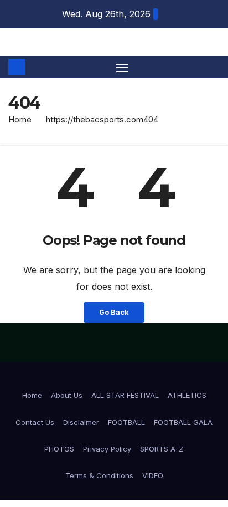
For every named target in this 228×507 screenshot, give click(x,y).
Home (20, 119)
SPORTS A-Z (162, 448)
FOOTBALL (126, 422)
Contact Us (34, 422)
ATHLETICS (187, 395)
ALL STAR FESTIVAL (125, 395)
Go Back (114, 312)
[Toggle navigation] (122, 67)
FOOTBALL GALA (183, 422)
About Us (66, 395)
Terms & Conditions (99, 475)
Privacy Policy (107, 448)
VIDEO (152, 475)
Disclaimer (81, 422)
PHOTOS (59, 448)
